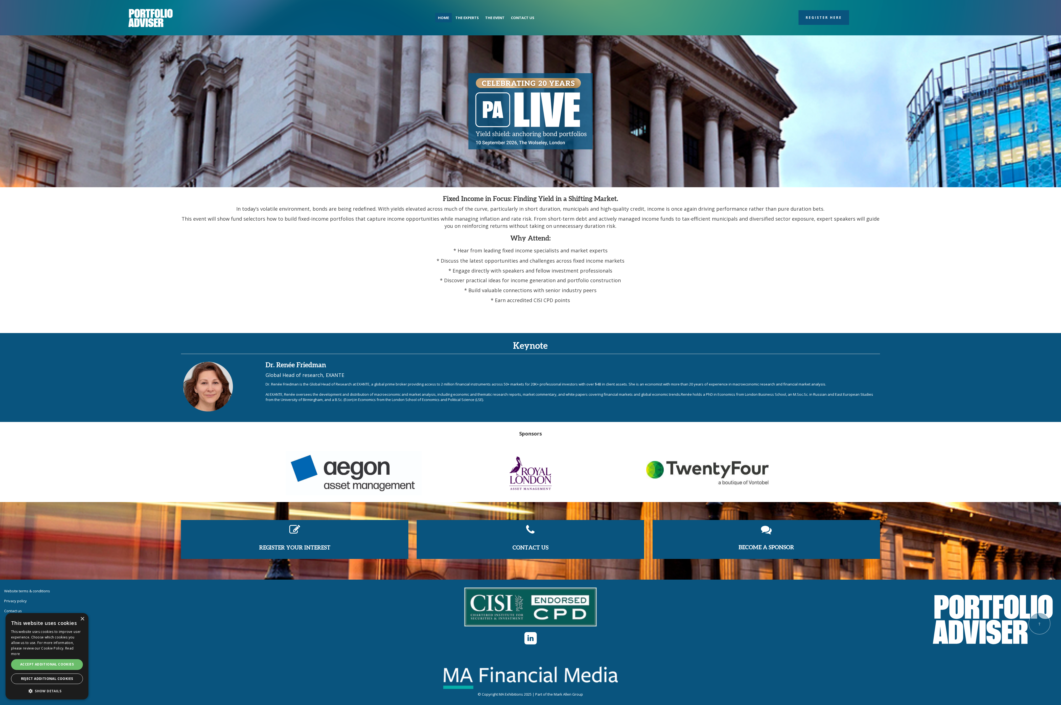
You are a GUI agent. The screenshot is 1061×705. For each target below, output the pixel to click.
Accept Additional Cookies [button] (47, 664)
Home (443, 17)
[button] (47, 691)
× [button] (82, 619)
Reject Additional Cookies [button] (47, 678)
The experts (467, 17)
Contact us (522, 17)
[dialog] (47, 656)
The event (495, 17)
